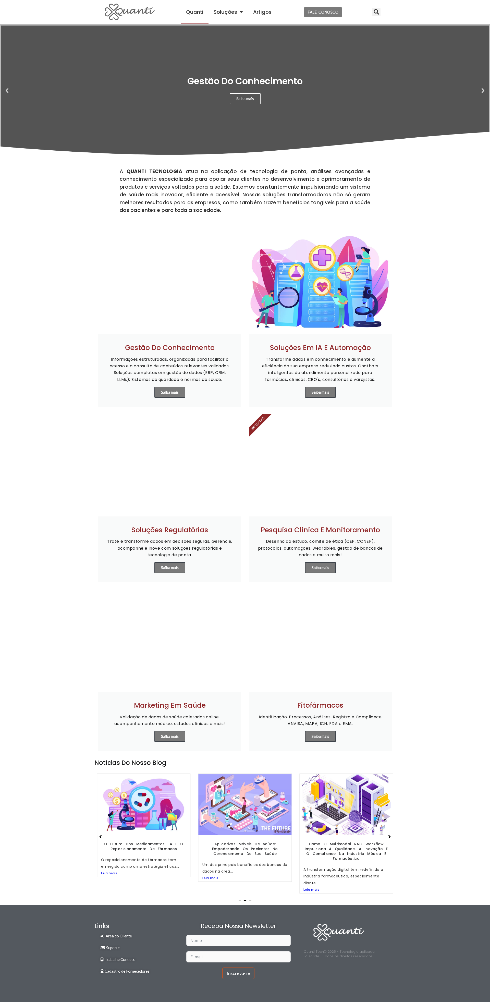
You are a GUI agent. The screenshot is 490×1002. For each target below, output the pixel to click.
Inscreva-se (238, 973)
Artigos (262, 12)
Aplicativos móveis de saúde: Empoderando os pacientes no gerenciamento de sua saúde (144, 848)
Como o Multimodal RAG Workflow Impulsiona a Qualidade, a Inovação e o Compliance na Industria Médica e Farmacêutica (244, 851)
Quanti (194, 12)
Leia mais (109, 878)
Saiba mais (170, 392)
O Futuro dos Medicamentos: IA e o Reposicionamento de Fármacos (346, 846)
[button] (376, 12)
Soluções (225, 12)
